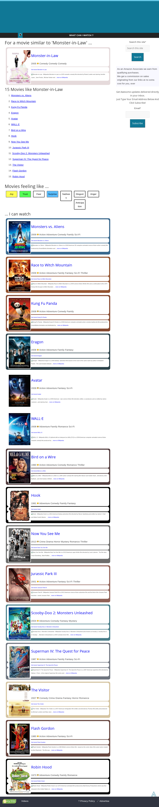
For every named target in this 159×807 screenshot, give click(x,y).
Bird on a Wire (18, 130)
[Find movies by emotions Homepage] (20, 35)
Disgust (80, 194)
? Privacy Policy (86, 801)
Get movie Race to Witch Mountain (41, 279)
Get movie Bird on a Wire (38, 471)
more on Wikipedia (62, 77)
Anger (93, 194)
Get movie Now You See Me (39, 547)
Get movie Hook (36, 509)
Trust (25, 194)
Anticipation (80, 204)
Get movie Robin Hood (38, 781)
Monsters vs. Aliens (21, 95)
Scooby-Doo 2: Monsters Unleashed (31, 153)
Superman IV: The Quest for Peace (30, 159)
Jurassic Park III (20, 147)
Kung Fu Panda (19, 107)
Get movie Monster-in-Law (39, 69)
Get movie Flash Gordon (38, 742)
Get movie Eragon (36, 356)
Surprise (52, 194)
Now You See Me (20, 141)
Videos (24, 801)
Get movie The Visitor (37, 704)
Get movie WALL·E (36, 432)
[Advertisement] (79, 16)
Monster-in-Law (44, 55)
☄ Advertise (103, 801)
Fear (38, 194)
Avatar (14, 118)
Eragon (15, 113)
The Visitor (18, 165)
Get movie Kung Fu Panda (39, 317)
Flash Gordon (19, 170)
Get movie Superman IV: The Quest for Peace (44, 665)
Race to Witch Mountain (23, 101)
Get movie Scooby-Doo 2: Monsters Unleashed (45, 627)
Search (137, 57)
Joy (11, 194)
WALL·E (15, 124)
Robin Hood (18, 176)
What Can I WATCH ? (81, 35)
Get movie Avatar (36, 394)
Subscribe (137, 123)
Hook (14, 136)
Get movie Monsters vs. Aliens (40, 240)
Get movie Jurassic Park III (39, 587)
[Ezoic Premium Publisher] (9, 802)
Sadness (66, 196)
